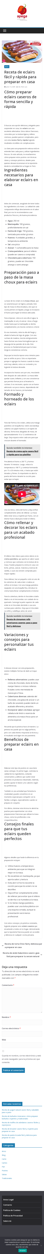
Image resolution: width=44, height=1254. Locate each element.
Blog (6, 66)
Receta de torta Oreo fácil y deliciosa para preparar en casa (23, 946)
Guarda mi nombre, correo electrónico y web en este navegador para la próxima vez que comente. (21, 1059)
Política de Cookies (11, 1210)
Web (4, 1039)
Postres (5, 1170)
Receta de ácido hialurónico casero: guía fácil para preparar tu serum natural (21, 955)
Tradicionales (7, 1178)
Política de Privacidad (13, 1215)
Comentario (8, 985)
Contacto (7, 1205)
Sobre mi (7, 1221)
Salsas (4, 1174)
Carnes (4, 1163)
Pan (3, 1167)
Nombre (6, 1017)
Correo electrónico (11, 1028)
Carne (4, 1159)
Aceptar (23, 1250)
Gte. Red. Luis (22, 87)
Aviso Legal (8, 1199)
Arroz (4, 1151)
